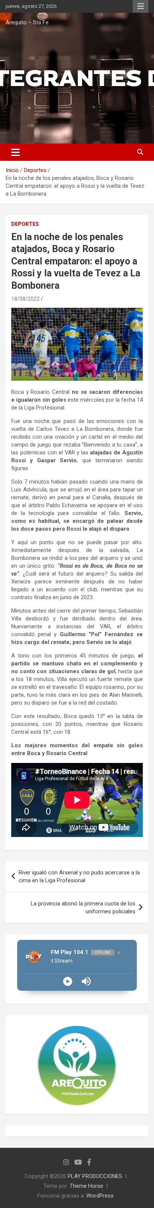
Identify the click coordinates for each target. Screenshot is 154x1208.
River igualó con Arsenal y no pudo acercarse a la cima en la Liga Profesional (79, 876)
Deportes (25, 224)
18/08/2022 (25, 299)
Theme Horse (86, 1186)
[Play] (67, 981)
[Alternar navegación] (15, 152)
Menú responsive (140, 6)
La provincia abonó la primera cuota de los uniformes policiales (83, 907)
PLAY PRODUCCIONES (95, 1176)
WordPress (100, 1195)
